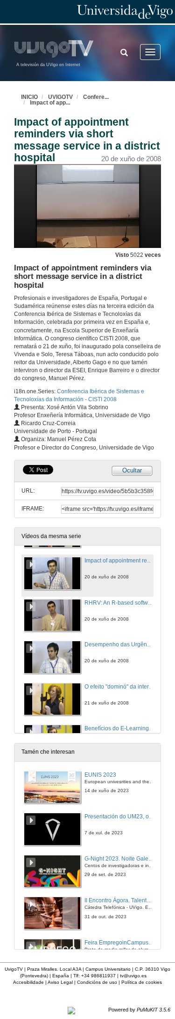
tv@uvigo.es (133, 975)
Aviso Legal (60, 982)
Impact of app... (50, 102)
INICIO (29, 97)
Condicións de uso (97, 982)
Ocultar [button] (132, 470)
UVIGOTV (60, 97)
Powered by (139, 1009)
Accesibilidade (28, 982)
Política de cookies (141, 982)
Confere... (96, 97)
